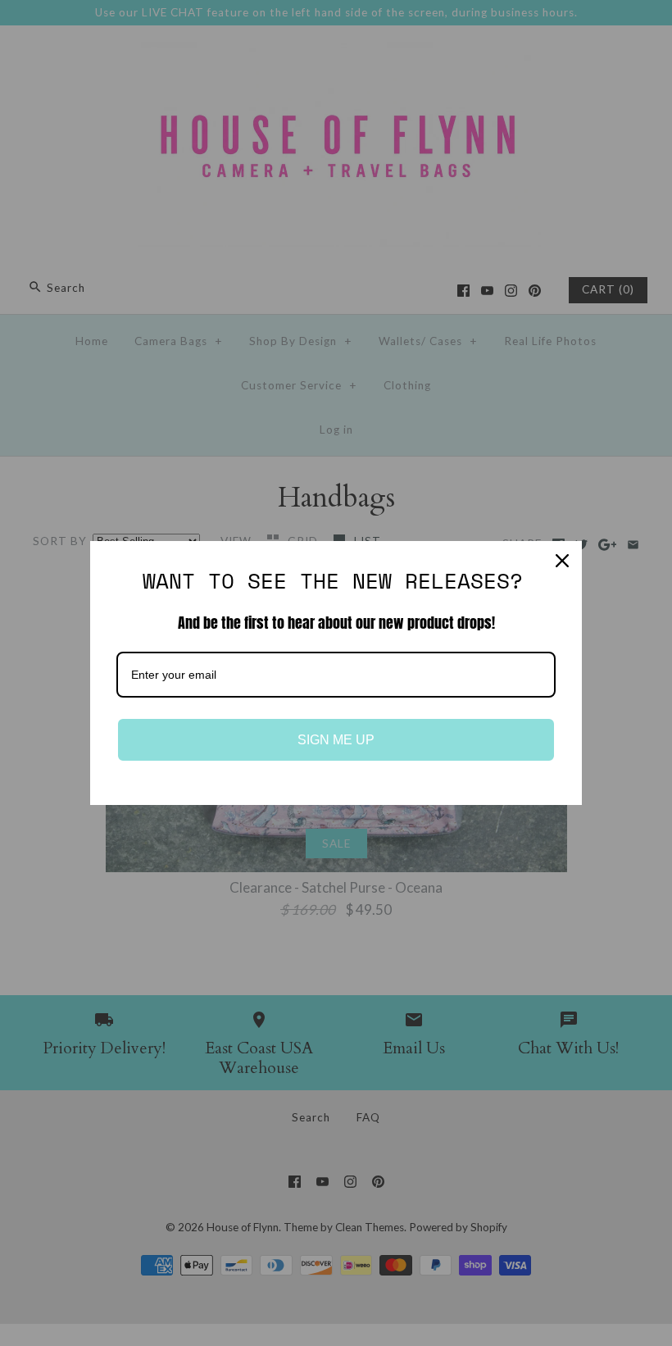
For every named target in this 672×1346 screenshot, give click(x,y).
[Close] (562, 560)
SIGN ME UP (336, 740)
